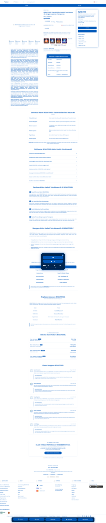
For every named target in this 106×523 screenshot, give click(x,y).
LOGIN (53, 257)
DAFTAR (53, 261)
